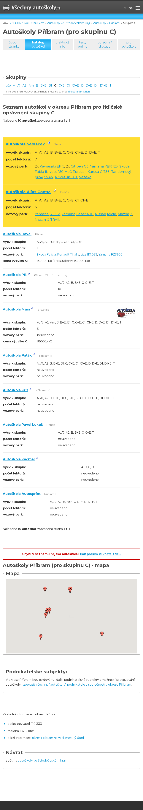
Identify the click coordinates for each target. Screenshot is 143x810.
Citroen (77, 166)
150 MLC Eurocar (72, 172)
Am (31, 85)
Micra (111, 214)
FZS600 (117, 254)
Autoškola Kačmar (19, 459)
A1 (18, 85)
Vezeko (85, 177)
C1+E (75, 85)
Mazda (123, 214)
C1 (68, 85)
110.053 (92, 254)
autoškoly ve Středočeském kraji (42, 760)
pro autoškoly (128, 44)
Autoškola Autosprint (22, 494)
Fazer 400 (84, 214)
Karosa (93, 172)
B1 (50, 85)
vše (8, 85)
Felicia (51, 254)
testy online (82, 44)
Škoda (124, 166)
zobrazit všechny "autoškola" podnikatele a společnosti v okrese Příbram (77, 684)
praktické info (62, 44)
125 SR (55, 214)
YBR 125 (111, 166)
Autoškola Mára (16, 309)
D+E (89, 85)
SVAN (48, 177)
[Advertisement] (70, 66)
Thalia (74, 254)
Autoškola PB (15, 275)
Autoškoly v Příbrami (106, 23)
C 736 (104, 172)
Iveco (53, 172)
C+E (61, 85)
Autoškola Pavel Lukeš (23, 425)
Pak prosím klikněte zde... (100, 554)
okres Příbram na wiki (48, 738)
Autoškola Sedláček (25, 144)
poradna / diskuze (105, 44)
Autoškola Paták (17, 355)
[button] (45, 589)
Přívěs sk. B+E (66, 177)
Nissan (100, 214)
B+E (43, 85)
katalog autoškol (38, 44)
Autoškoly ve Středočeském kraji (68, 23)
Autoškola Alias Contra (28, 192)
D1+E (103, 85)
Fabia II (41, 172)
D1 (96, 85)
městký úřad (74, 738)
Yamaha (97, 166)
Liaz (83, 254)
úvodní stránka (14, 44)
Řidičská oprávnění (79, 91)
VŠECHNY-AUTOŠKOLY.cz (27, 23)
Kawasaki (48, 166)
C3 (86, 166)
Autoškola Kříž (15, 390)
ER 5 (60, 166)
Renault (63, 254)
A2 (24, 85)
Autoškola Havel (17, 234)
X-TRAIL (53, 220)
